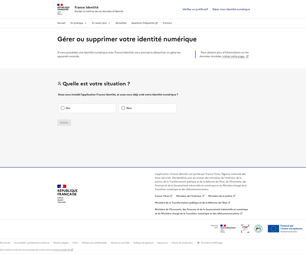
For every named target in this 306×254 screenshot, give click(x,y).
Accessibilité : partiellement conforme (31, 242)
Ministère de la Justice (220, 196)
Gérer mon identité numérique (231, 9)
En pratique (76, 23)
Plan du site (5, 242)
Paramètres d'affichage (211, 242)
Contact (167, 23)
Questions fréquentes (143, 23)
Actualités (121, 23)
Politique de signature (143, 242)
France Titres (162, 196)
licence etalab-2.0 (62, 249)
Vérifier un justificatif (195, 9)
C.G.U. (75, 242)
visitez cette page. (234, 56)
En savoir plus (99, 23)
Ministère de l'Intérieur (188, 196)
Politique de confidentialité (94, 242)
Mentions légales (61, 242)
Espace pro (162, 242)
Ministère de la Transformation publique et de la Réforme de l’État (191, 202)
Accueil (61, 23)
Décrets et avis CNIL (120, 242)
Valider (64, 122)
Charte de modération (182, 242)
